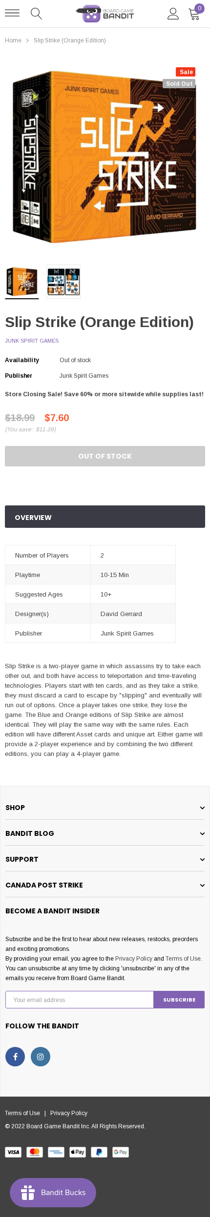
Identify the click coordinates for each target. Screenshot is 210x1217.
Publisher (18, 375)
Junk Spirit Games (32, 341)
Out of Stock (105, 456)
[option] (105, 157)
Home (13, 40)
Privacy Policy (133, 958)
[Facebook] (15, 1056)
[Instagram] (40, 1056)
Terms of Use (183, 958)
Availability (22, 360)
